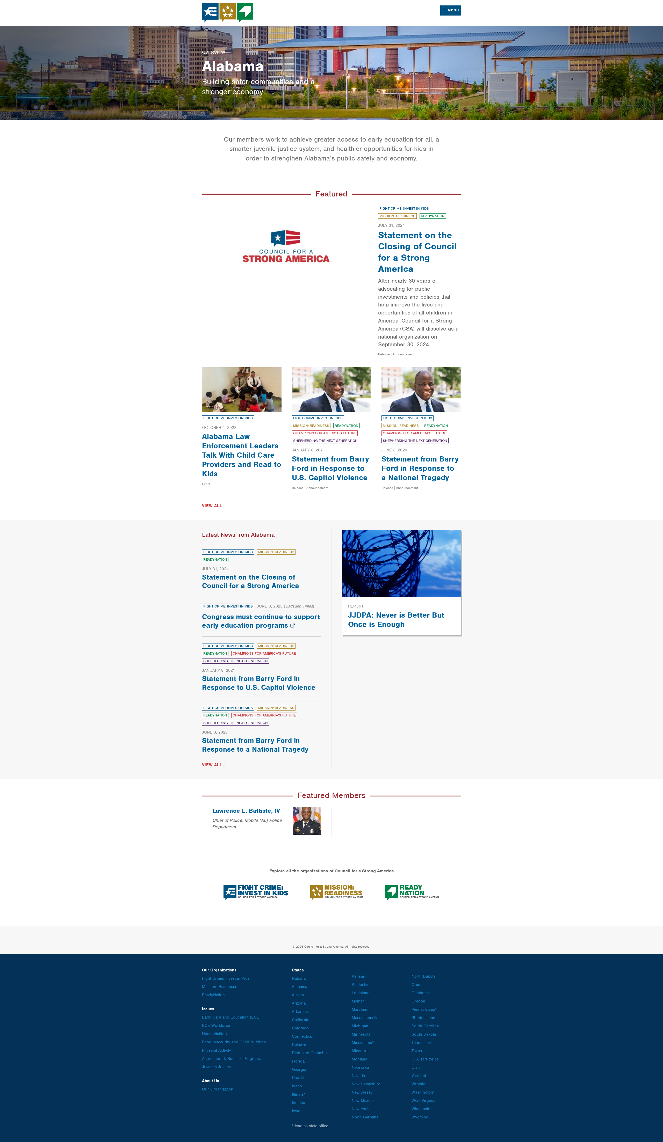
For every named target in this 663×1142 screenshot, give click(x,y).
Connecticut (302, 1036)
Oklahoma (421, 992)
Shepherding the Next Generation (325, 440)
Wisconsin (421, 1108)
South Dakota (424, 1034)
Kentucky (360, 984)
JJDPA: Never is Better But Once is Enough (396, 619)
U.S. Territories (425, 1059)
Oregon (418, 1001)
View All (212, 505)
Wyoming (420, 1117)
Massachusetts (365, 1017)
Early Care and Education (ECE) (231, 1017)
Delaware (300, 1044)
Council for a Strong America (228, 13)
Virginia (418, 1084)
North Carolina (365, 1117)
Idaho (297, 1086)
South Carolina (425, 1026)
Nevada (358, 1075)
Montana (359, 1059)
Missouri (359, 1050)
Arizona (299, 1003)
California (300, 1019)
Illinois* (298, 1094)
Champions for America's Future (324, 433)
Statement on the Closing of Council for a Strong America (417, 251)
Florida (298, 1061)
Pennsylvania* (424, 1009)
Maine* (358, 1001)
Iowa (296, 1111)
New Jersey (362, 1092)
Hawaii (298, 1077)
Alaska (298, 995)
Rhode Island (423, 1017)
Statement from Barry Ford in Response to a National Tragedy (420, 468)
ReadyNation (433, 216)
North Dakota (423, 976)
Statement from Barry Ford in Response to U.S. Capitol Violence (330, 468)
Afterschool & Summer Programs (231, 1058)
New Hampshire (366, 1084)
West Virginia (423, 1100)
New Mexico (363, 1100)
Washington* (423, 1092)
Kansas (358, 976)
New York (360, 1108)
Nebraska (360, 1067)
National (299, 978)
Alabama (299, 986)
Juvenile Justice (216, 1067)
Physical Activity (216, 1050)
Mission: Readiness (397, 216)
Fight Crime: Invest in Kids (404, 208)
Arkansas (300, 1011)
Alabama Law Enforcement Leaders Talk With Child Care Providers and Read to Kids (241, 455)
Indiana (298, 1102)
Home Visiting (214, 1033)
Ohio (416, 984)
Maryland (360, 1009)
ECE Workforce (216, 1025)
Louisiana (360, 992)
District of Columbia (310, 1053)
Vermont (419, 1075)
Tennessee (421, 1042)
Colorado (300, 1028)
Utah (416, 1067)
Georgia (299, 1069)
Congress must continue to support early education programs (261, 621)
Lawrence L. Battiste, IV (246, 811)
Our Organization (217, 1089)
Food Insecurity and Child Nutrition (234, 1042)
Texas (417, 1050)
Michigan (360, 1026)
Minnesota (361, 1034)
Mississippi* (363, 1042)
